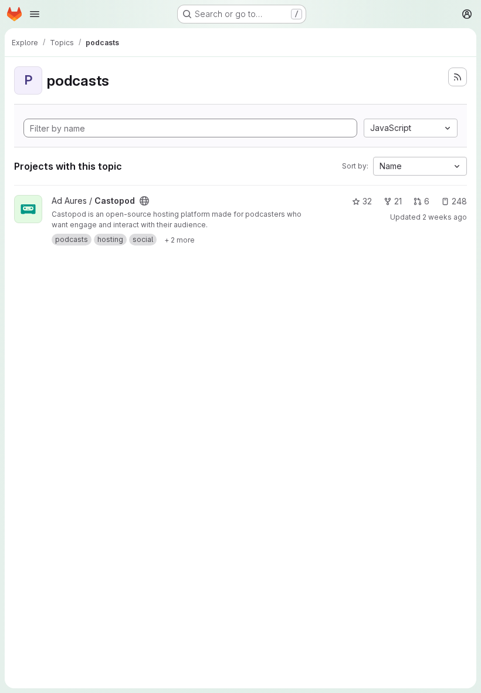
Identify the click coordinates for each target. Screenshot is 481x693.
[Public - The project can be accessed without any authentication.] (144, 201)
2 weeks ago (444, 217)
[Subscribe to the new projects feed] (457, 77)
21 (398, 201)
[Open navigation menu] (34, 14)
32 (367, 201)
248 (459, 201)
